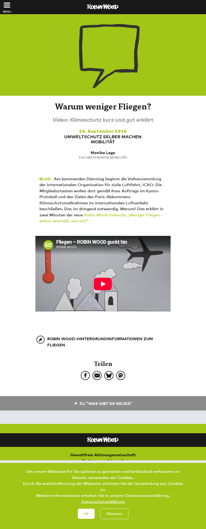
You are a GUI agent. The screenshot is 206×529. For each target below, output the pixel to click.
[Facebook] (85, 375)
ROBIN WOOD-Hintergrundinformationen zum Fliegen (100, 341)
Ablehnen (114, 513)
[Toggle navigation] (7, 5)
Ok (86, 513)
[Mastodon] (120, 375)
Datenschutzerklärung (103, 501)
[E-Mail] (97, 375)
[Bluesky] (108, 375)
